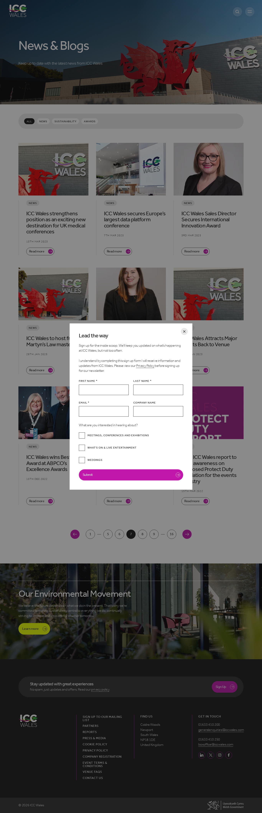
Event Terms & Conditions (95, 764)
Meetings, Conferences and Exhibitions (118, 435)
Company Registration (102, 756)
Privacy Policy (145, 366)
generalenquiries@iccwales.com (221, 730)
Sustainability (65, 121)
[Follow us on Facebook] (229, 755)
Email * (84, 402)
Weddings (94, 460)
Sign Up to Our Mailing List (102, 718)
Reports (90, 732)
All (29, 121)
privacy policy (100, 689)
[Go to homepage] (17, 11)
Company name (144, 402)
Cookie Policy (95, 744)
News (43, 121)
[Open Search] (237, 11)
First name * (88, 381)
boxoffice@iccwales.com (215, 744)
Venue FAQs (92, 772)
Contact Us (93, 778)
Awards (90, 121)
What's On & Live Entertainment (112, 447)
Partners (91, 726)
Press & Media (94, 738)
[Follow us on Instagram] (220, 755)
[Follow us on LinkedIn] (202, 755)
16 (172, 534)
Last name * (142, 381)
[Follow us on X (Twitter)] (211, 755)
